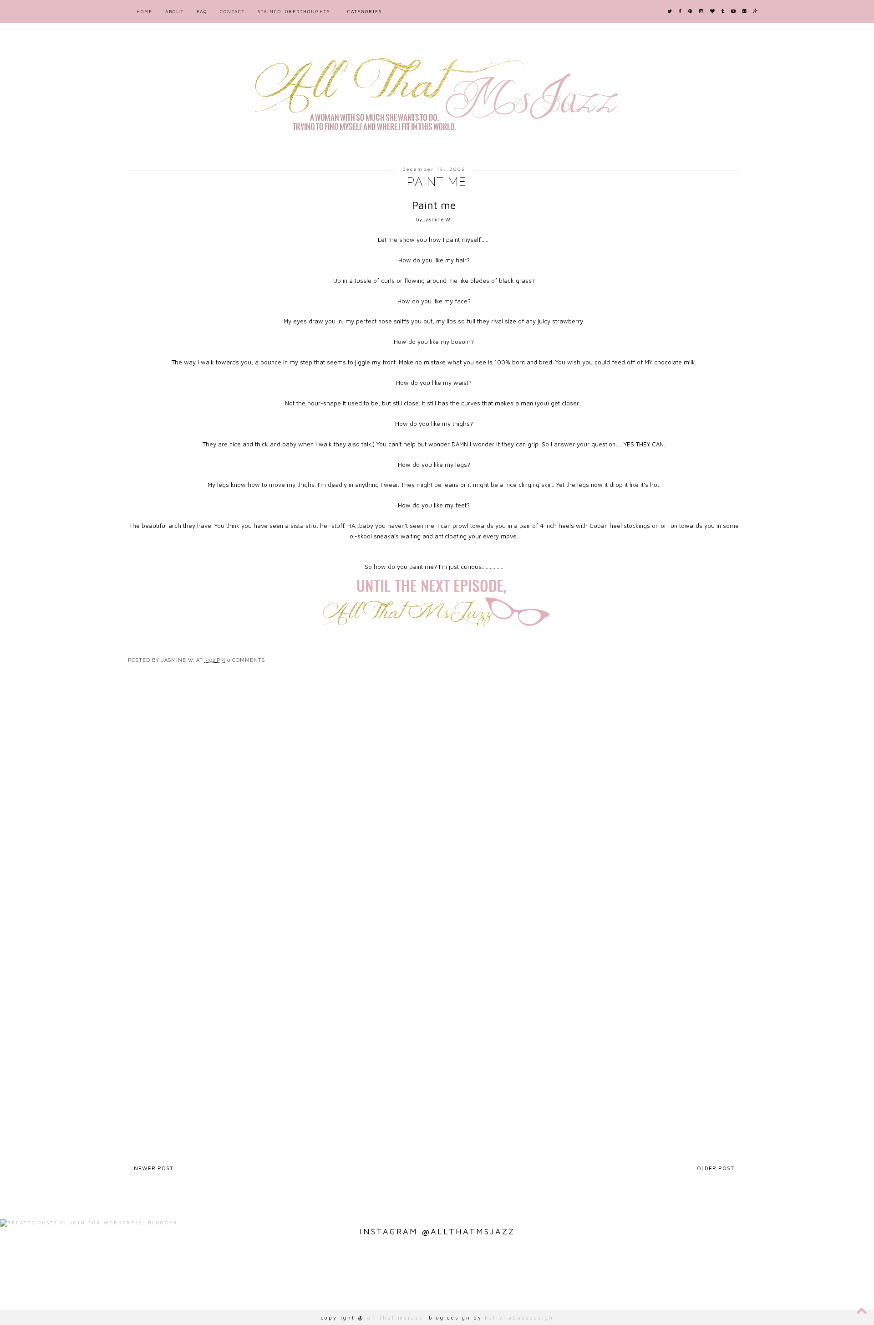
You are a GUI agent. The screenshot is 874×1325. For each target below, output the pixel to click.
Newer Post (153, 1168)
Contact (232, 11)
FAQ (202, 11)
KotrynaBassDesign (519, 1317)
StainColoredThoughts (294, 11)
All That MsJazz (395, 1317)
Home (144, 11)
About (174, 11)
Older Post (715, 1168)
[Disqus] (437, 804)
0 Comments (246, 660)
